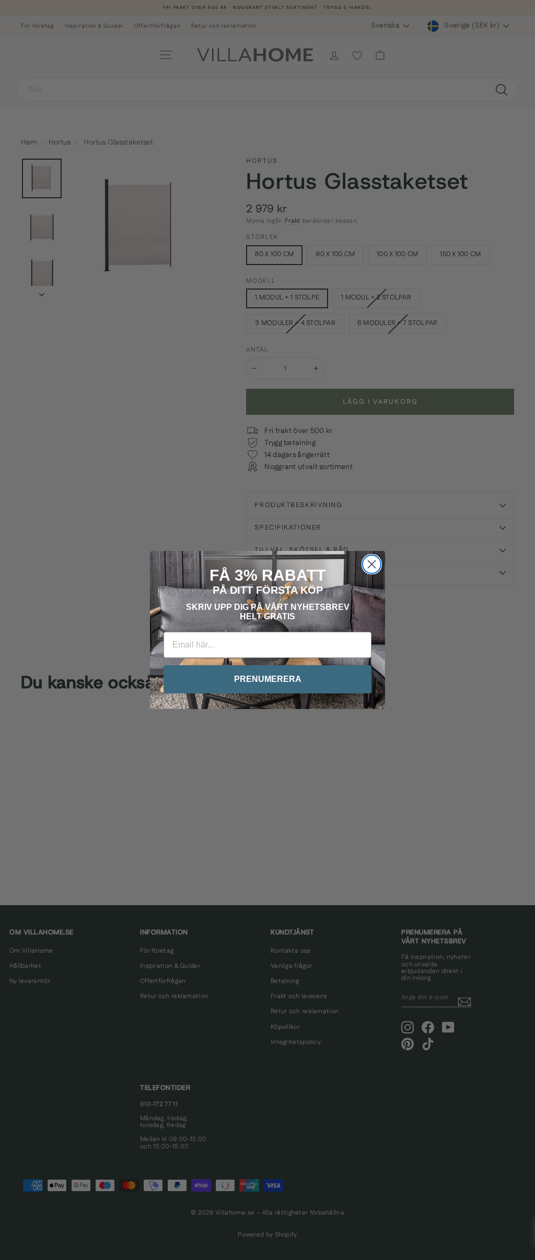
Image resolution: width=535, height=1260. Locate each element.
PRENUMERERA (267, 679)
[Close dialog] (372, 564)
